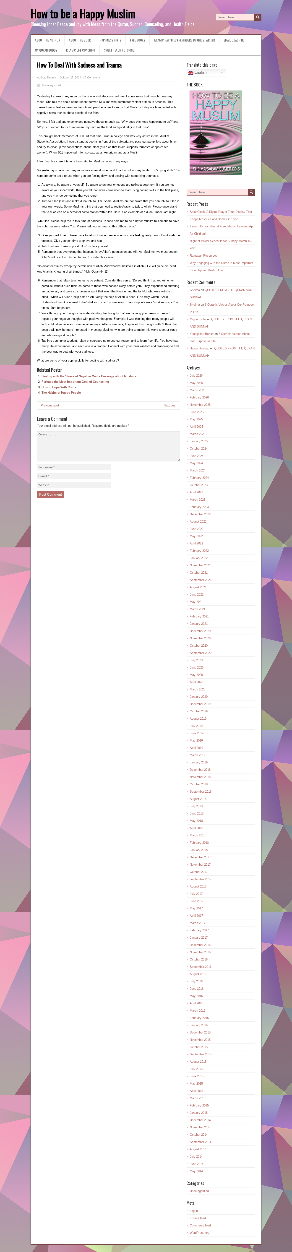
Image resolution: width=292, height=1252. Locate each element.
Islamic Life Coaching (80, 50)
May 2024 (196, 463)
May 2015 (196, 1083)
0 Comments (93, 77)
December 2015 (200, 1032)
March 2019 (197, 755)
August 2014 (198, 1149)
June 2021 (196, 594)
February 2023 (199, 507)
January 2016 (199, 1025)
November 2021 (200, 565)
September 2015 (200, 1054)
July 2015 (196, 1069)
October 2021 (199, 572)
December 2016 (200, 945)
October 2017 (199, 872)
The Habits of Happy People (61, 392)
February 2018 (199, 842)
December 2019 (200, 704)
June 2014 (196, 1164)
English (200, 72)
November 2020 (200, 638)
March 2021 (197, 609)
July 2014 (196, 1156)
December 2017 (200, 857)
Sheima (51, 77)
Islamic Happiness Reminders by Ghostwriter (184, 40)
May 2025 (196, 419)
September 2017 (200, 879)
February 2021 (199, 616)
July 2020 (196, 660)
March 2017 (197, 923)
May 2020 (196, 675)
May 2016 (196, 996)
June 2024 (196, 456)
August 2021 (198, 587)
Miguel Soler (198, 319)
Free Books (137, 40)
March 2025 (197, 434)
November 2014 (200, 1127)
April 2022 (196, 543)
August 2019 (198, 718)
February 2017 (199, 930)
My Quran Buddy (46, 50)
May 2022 (196, 536)
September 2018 (200, 791)
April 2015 (196, 1091)
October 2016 (199, 959)
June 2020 (196, 667)
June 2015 (196, 1076)
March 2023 (197, 499)
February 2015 (199, 1105)
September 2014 (200, 1142)
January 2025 (199, 441)
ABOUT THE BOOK (80, 40)
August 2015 (198, 1061)
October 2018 (199, 784)
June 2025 (196, 412)
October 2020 (199, 645)
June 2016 (196, 988)
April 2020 (196, 682)
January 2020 (199, 696)
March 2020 (197, 689)
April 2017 (196, 915)
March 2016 (197, 1010)
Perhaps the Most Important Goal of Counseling (75, 381)
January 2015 (199, 1112)
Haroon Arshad (199, 348)
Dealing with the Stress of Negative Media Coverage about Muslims (89, 376)
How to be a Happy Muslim (83, 13)
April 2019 (196, 748)
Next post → (172, 405)
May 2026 (196, 383)
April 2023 (196, 492)
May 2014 (196, 1171)
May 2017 (196, 908)
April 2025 (196, 426)
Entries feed (198, 1218)
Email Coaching (234, 40)
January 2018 (199, 850)
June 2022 (196, 529)
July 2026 (196, 375)
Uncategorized (51, 85)
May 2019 (196, 740)
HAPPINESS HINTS (110, 40)
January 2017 (199, 937)
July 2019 (196, 726)
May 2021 (196, 602)
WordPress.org (199, 1232)
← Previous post (48, 405)
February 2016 (199, 1018)
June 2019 (196, 733)
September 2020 (200, 653)
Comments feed (200, 1225)
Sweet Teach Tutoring (119, 50)
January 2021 (199, 623)
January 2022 (199, 558)
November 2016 (200, 952)
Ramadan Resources (203, 255)
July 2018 (196, 806)
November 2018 (200, 777)
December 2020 (200, 631)
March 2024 (197, 470)
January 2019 (199, 762)
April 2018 (196, 828)
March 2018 (197, 835)
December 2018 (200, 769)
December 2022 (200, 514)
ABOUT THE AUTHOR (47, 40)
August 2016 (198, 974)
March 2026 (197, 390)
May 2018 (196, 821)
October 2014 (199, 1134)
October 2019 (199, 711)
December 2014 (200, 1120)
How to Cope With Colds (59, 387)
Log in (194, 1211)
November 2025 (200, 404)
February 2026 (199, 397)
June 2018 (196, 813)
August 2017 (198, 886)
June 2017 (196, 901)
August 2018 (198, 799)
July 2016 (196, 981)
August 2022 (198, 521)
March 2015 (197, 1098)
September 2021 (200, 580)
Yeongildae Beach (202, 334)
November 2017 (200, 864)
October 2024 (199, 448)
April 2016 (196, 1003)
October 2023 (199, 485)
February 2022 (199, 550)
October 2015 (199, 1047)
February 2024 (199, 477)
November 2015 (200, 1039)
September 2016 (200, 966)
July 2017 (196, 893)
